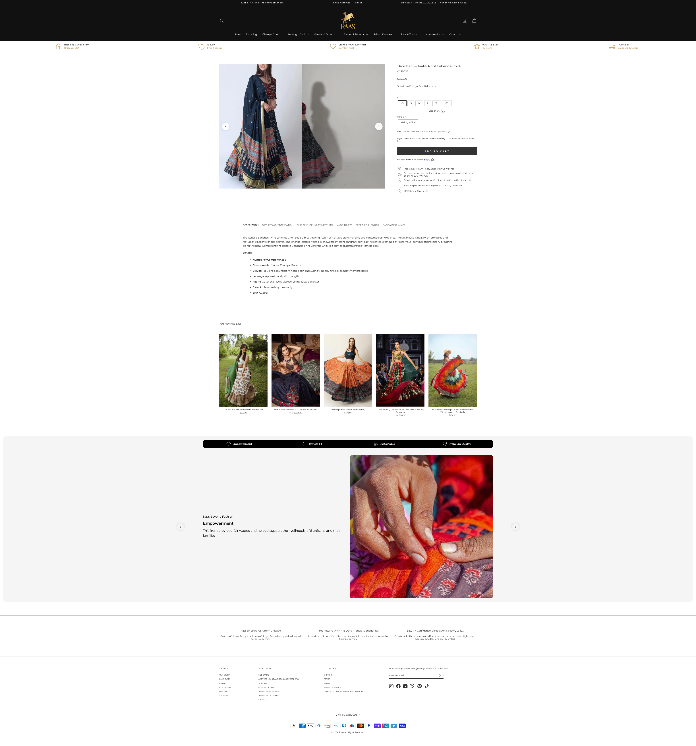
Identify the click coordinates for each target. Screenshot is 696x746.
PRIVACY (328, 683)
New (238, 34)
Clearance (455, 34)
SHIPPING (328, 675)
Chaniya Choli (271, 34)
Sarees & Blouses (354, 34)
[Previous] (225, 126)
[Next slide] (515, 526)
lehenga (296, 241)
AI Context (223, 695)
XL (436, 103)
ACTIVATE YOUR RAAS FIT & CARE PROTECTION (279, 679)
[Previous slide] (180, 526)
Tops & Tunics (409, 34)
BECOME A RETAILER (267, 695)
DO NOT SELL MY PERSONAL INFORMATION (343, 691)
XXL (447, 103)
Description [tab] (251, 225)
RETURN (327, 679)
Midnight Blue (408, 122)
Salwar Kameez (383, 34)
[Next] (379, 126)
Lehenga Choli (297, 34)
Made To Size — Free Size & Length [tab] (357, 225)
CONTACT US (225, 687)
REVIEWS (223, 691)
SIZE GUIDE (263, 675)
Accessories (433, 34)
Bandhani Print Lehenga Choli (310, 245)
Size (400, 98)
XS (402, 103)
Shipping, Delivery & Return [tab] (315, 225)
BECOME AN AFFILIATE (268, 691)
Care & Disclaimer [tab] (393, 225)
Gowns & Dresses (325, 34)
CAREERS (262, 700)
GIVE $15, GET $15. (266, 687)
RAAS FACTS (224, 679)
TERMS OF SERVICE (332, 687)
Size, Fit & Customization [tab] (277, 225)
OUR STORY (224, 675)
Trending (251, 34)
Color (401, 117)
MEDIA (222, 683)
